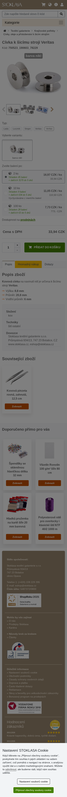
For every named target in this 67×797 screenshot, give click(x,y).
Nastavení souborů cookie (33, 781)
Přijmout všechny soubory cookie (33, 790)
